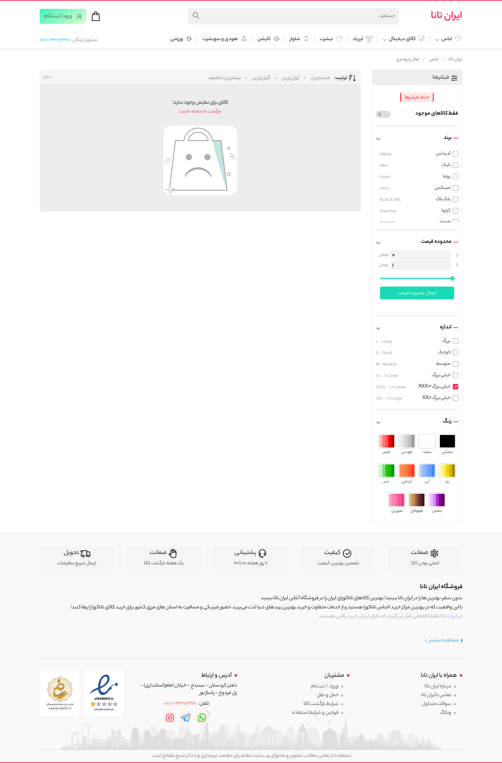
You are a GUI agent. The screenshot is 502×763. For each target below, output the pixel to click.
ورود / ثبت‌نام (324, 686)
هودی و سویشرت (220, 39)
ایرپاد (357, 39)
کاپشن (263, 39)
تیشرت (326, 39)
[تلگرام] (186, 718)
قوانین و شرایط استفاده (315, 713)
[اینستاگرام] (170, 718)
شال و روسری (407, 59)
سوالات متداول (436, 704)
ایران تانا (446, 16)
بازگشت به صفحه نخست (200, 111)
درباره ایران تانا (437, 686)
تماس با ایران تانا (436, 695)
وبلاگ (445, 713)
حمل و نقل (327, 695)
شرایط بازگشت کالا (321, 704)
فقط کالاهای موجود (436, 113)
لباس (433, 59)
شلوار (295, 39)
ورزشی (176, 39)
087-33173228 (55, 40)
